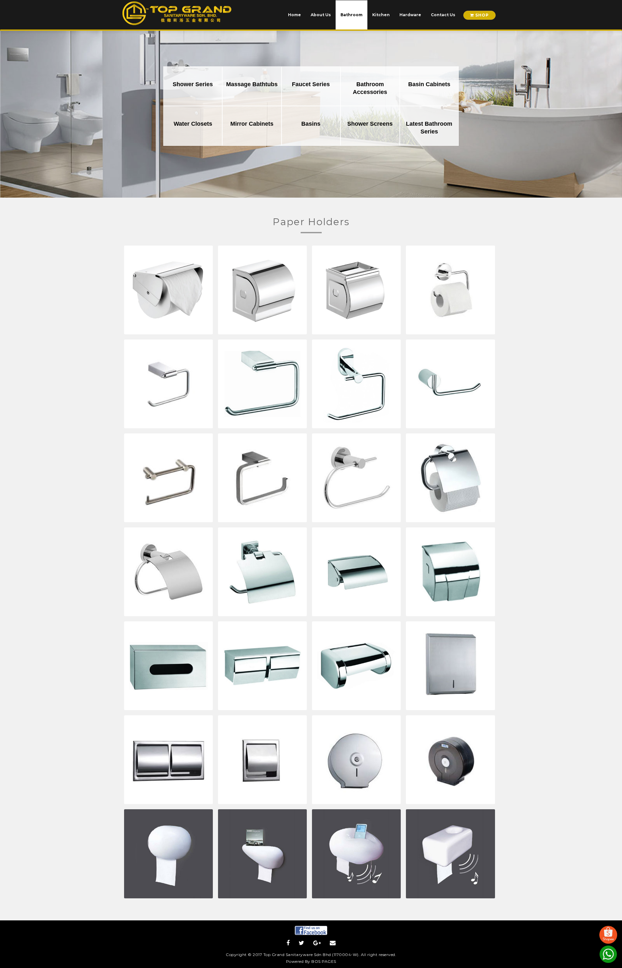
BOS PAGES (323, 961)
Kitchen (381, 14)
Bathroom (351, 14)
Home (294, 14)
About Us (321, 14)
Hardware (410, 14)
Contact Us (443, 14)
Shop (481, 15)
